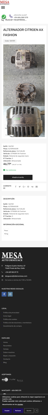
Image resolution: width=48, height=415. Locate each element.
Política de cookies (10, 319)
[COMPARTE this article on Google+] (23, 186)
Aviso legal (7, 316)
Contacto (6, 359)
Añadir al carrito (18, 177)
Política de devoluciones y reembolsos (17, 323)
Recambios (7, 346)
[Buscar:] (20, 20)
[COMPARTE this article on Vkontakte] (32, 186)
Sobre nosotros (9, 352)
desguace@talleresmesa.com (16, 276)
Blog (5, 362)
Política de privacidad (11, 313)
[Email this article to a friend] (36, 186)
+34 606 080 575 (19, 17)
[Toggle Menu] (3, 8)
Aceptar (7, 411)
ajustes (20, 404)
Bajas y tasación (9, 356)
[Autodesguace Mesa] (11, 3)
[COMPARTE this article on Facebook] (15, 186)
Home (5, 342)
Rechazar (18, 411)
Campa (6, 349)
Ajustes (29, 411)
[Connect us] (4, 294)
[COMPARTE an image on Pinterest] (27, 186)
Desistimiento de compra (12, 326)
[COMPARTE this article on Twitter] (19, 186)
